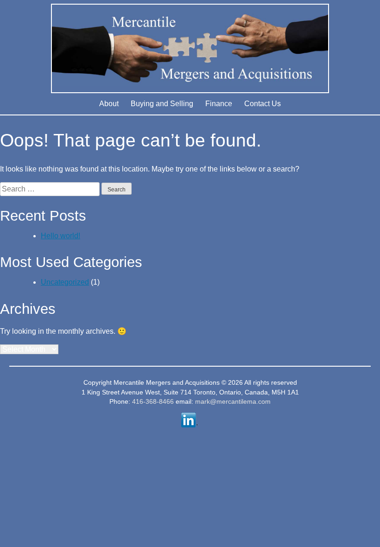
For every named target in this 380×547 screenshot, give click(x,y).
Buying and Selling (162, 104)
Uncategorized (65, 282)
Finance (218, 104)
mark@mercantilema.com (233, 401)
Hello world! (60, 236)
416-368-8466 (153, 401)
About (109, 104)
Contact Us (262, 104)
